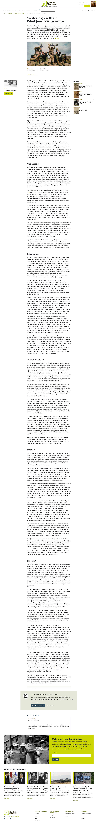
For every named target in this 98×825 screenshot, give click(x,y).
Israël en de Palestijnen (19, 13)
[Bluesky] (27, 715)
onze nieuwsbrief (15, 816)
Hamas (56, 668)
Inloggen (52, 815)
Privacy (82, 816)
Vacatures (52, 817)
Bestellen (81, 6)
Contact (93, 10)
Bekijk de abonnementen (38, 705)
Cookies (82, 818)
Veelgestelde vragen (69, 813)
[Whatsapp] (33, 715)
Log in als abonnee (50, 705)
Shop (88, 10)
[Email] (35, 715)
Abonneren (87, 6)
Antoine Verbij (30, 68)
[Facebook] (30, 715)
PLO (29, 192)
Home (4, 13)
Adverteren (37, 820)
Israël (57, 38)
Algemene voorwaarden (86, 813)
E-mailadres (54, 752)
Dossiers (10, 13)
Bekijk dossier (8, 93)
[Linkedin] (38, 715)
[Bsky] (7, 818)
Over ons (37, 813)
